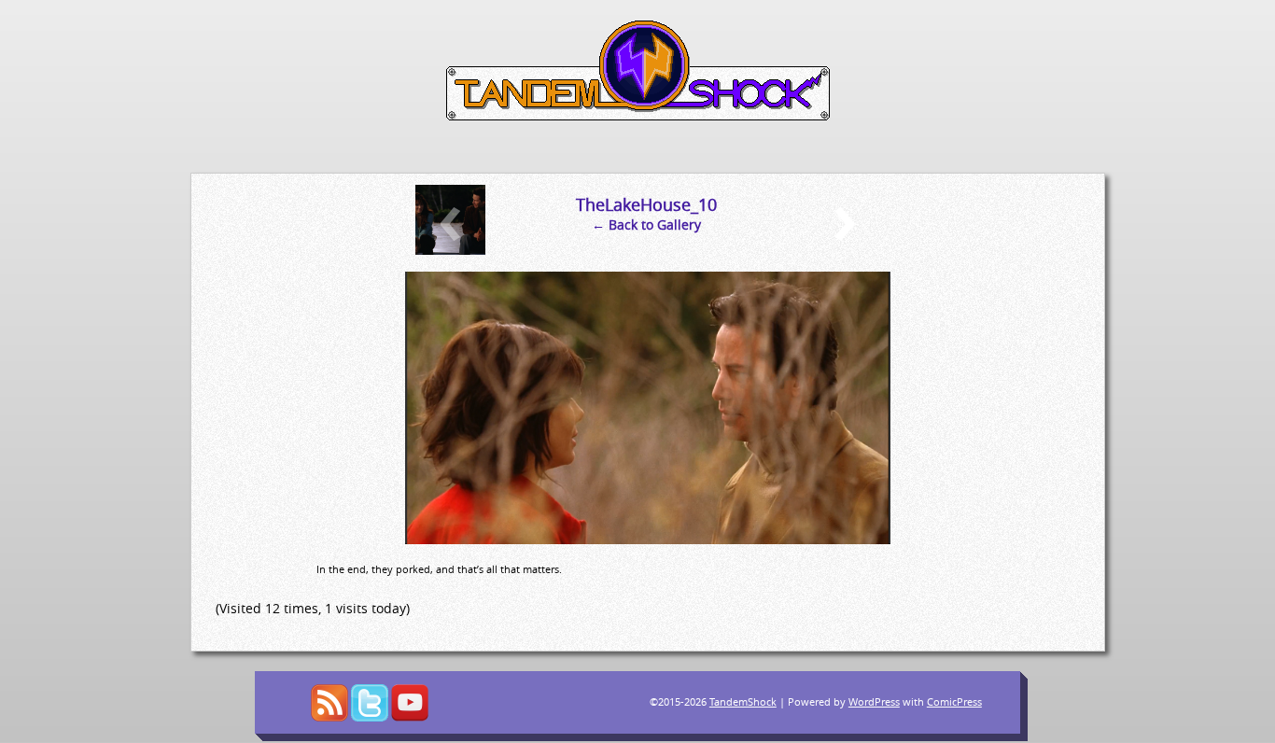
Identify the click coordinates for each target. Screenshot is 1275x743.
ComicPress (954, 701)
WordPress (874, 701)
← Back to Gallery (646, 224)
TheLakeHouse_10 (646, 204)
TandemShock (743, 701)
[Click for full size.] (647, 539)
